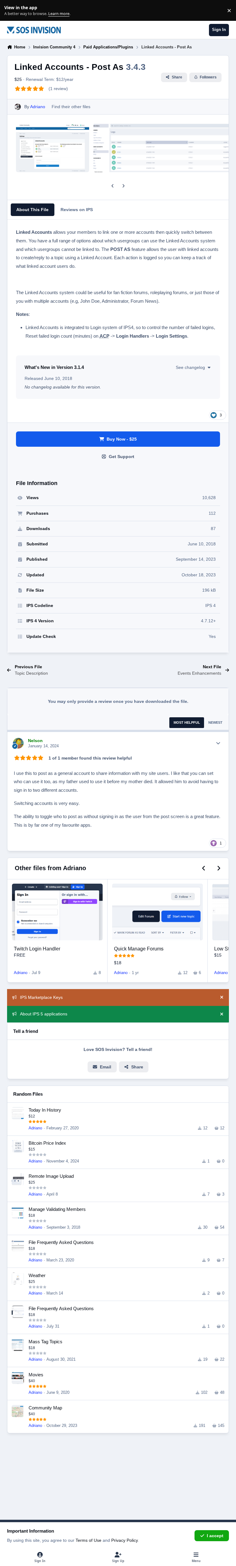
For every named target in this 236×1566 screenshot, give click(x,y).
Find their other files (71, 106)
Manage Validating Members (57, 1209)
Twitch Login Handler (37, 948)
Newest (215, 722)
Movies (36, 1374)
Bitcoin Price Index (47, 1143)
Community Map (45, 1407)
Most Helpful (187, 722)
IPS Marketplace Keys (41, 997)
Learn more (12, 10)
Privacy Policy (124, 1540)
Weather (37, 1275)
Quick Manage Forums (138, 948)
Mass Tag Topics (45, 1341)
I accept (215, 1535)
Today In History (45, 1110)
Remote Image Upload (51, 1176)
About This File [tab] (32, 209)
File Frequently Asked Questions (61, 1242)
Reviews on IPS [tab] (77, 209)
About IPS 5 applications (43, 1013)
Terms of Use (88, 1540)
